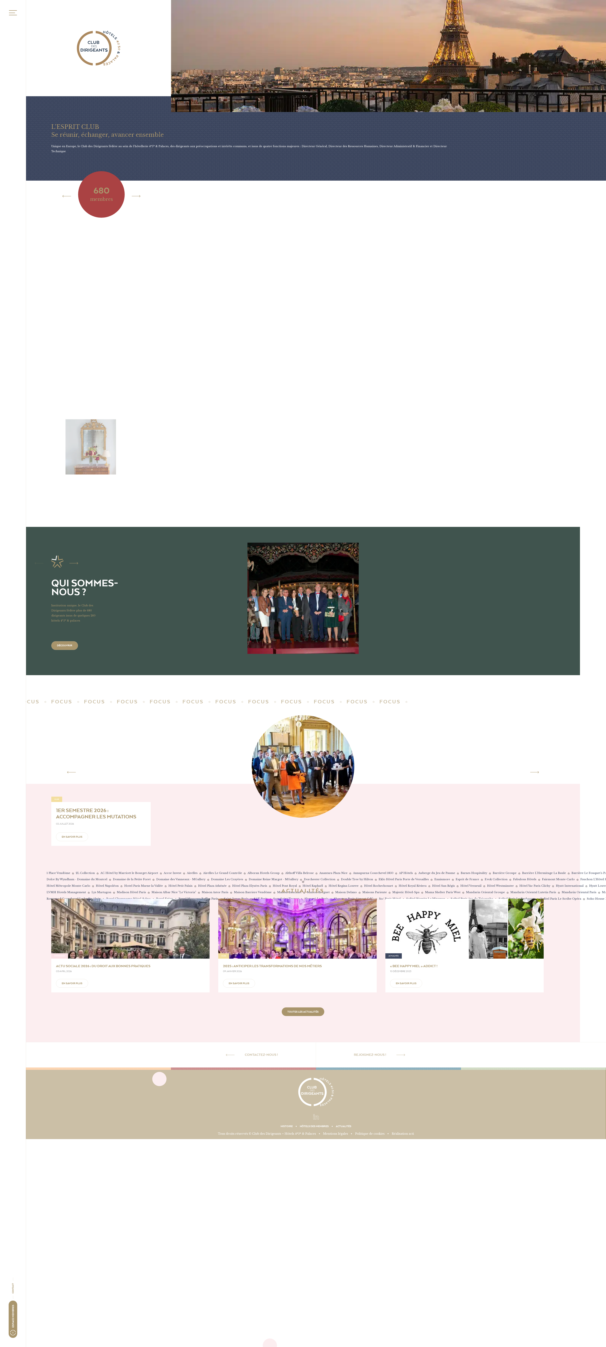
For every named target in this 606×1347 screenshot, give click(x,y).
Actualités (343, 1126)
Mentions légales (335, 1133)
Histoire (287, 1126)
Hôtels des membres (314, 1126)
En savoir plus (72, 836)
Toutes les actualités (303, 1011)
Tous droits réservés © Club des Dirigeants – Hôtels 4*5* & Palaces (267, 1133)
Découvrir (64, 645)
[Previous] (66, 195)
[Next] (136, 195)
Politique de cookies (370, 1133)
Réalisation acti (403, 1133)
